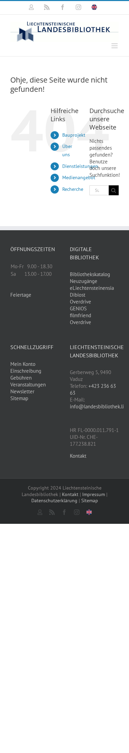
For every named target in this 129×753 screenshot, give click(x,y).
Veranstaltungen (28, 384)
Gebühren (21, 377)
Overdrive (80, 301)
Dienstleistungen (80, 166)
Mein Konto (22, 364)
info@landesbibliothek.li (97, 406)
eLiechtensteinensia (92, 288)
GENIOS (78, 308)
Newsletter (22, 391)
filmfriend (80, 315)
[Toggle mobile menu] (115, 45)
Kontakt (78, 456)
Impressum (93, 494)
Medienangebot (78, 177)
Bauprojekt (73, 135)
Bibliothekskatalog (90, 274)
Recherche (72, 189)
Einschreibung (25, 371)
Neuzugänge (83, 281)
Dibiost (77, 295)
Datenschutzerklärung (54, 500)
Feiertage (20, 295)
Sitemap (19, 398)
